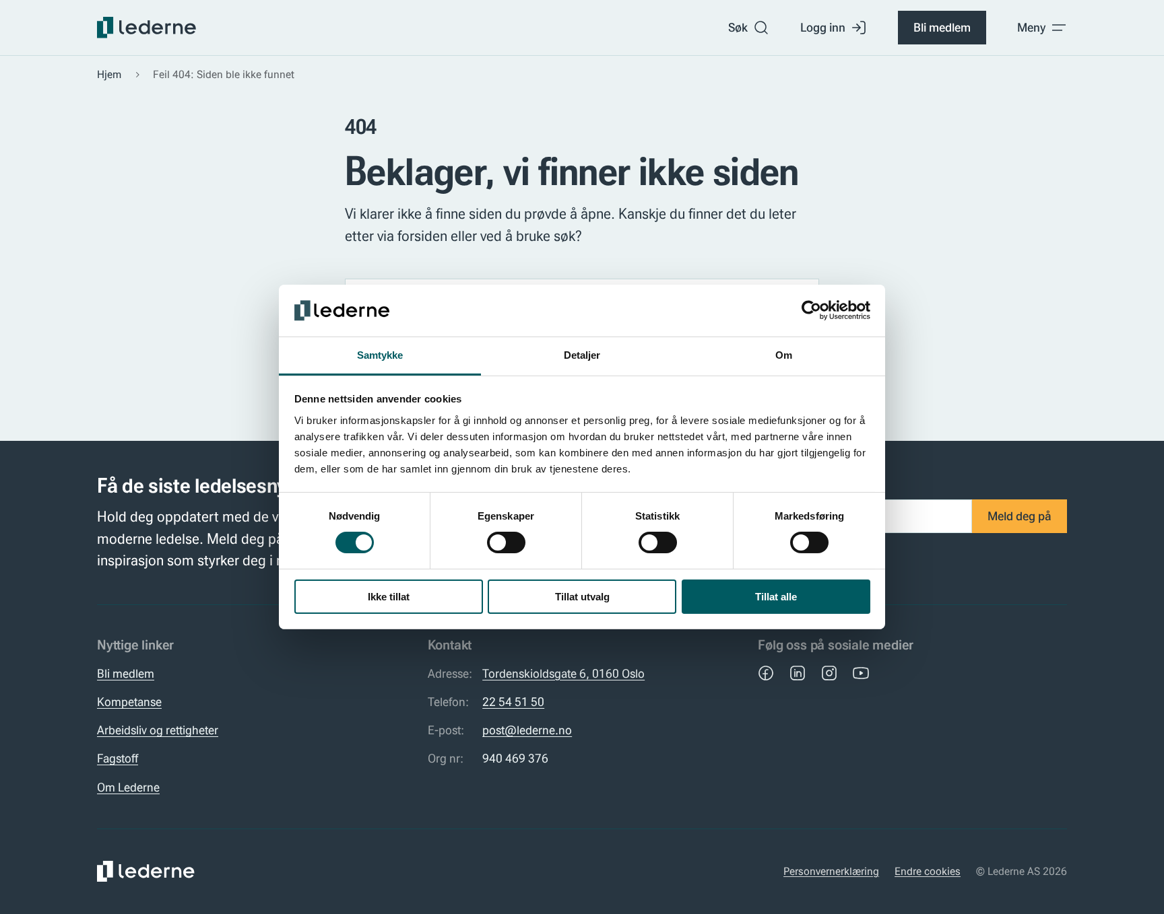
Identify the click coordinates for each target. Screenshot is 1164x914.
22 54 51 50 (513, 702)
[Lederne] (146, 27)
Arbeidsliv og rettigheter (157, 730)
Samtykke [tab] (380, 355)
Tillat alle (776, 596)
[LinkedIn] (797, 673)
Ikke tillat (389, 596)
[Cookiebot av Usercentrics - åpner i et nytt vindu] (811, 310)
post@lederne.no (527, 730)
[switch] (506, 542)
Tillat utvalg (582, 596)
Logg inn (822, 27)
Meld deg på (1020, 516)
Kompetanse (129, 702)
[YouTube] (861, 673)
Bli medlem (942, 27)
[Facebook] (766, 673)
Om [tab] (783, 355)
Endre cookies (928, 871)
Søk (738, 27)
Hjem (109, 74)
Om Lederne (128, 787)
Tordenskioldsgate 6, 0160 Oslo (563, 673)
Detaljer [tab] (582, 355)
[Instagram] (829, 673)
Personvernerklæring (831, 871)
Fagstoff (117, 758)
